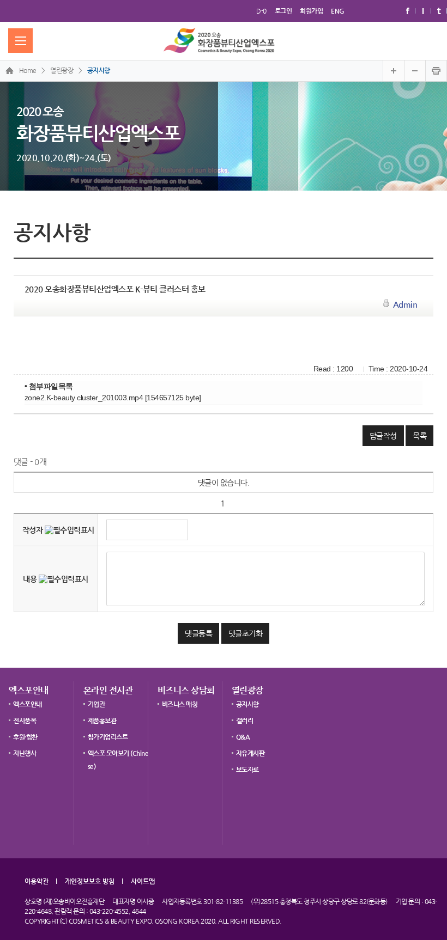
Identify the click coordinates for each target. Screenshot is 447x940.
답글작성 (383, 435)
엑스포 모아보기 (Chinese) (118, 756)
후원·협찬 (25, 737)
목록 (419, 435)
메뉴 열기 (20, 40)
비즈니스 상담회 (186, 690)
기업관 (96, 704)
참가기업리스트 (108, 737)
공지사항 (98, 70)
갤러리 (244, 720)
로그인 (283, 11)
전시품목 (24, 720)
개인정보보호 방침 (89, 881)
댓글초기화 (245, 633)
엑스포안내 (29, 690)
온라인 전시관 (108, 690)
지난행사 (24, 753)
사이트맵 (143, 881)
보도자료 (247, 769)
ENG (338, 11)
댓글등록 (198, 633)
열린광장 (247, 690)
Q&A (243, 737)
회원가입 (311, 11)
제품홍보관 (102, 720)
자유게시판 (250, 753)
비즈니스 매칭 (180, 704)
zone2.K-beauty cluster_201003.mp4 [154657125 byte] (113, 398)
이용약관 (37, 881)
